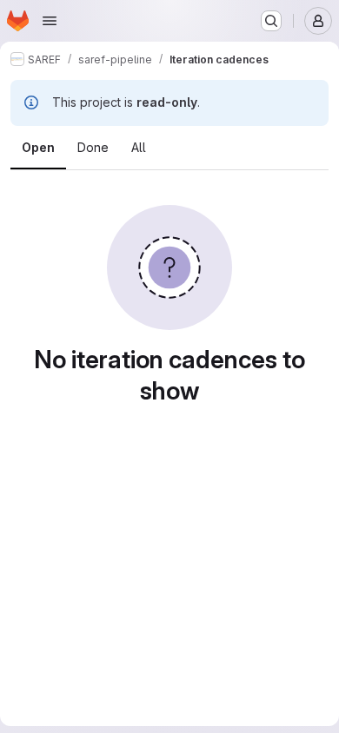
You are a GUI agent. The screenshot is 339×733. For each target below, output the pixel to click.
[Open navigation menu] (49, 21)
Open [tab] (38, 147)
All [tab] (138, 147)
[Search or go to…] (271, 20)
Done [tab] (93, 147)
